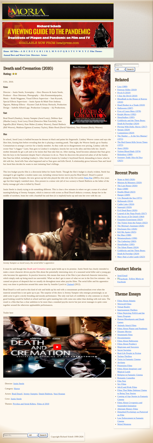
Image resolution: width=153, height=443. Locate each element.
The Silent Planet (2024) (128, 247)
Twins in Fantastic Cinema (129, 359)
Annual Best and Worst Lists (16, 55)
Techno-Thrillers (124, 356)
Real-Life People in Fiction (129, 353)
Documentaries (123, 338)
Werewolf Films (124, 304)
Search (130, 69)
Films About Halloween (127, 341)
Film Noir (121, 381)
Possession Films (124, 365)
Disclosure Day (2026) (127, 229)
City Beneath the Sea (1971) (129, 198)
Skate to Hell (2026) (126, 179)
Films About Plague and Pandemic (132, 328)
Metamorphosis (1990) (127, 238)
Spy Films (121, 384)
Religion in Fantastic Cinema (130, 375)
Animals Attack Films (126, 325)
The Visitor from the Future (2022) (132, 223)
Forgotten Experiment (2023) (130, 219)
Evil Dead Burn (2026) (127, 210)
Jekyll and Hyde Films (127, 387)
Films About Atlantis (126, 301)
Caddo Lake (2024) (125, 204)
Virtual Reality (123, 307)
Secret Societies (124, 350)
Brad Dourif (17, 394)
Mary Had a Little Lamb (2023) (131, 257)
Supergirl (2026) (124, 207)
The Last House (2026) (127, 185)
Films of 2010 (43, 404)
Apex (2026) (122, 148)
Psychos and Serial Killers (24, 404)
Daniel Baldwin (45, 394)
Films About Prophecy (127, 344)
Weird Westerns (124, 424)
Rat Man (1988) (124, 235)
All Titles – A (16, 51)
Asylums (121, 362)
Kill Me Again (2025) (126, 232)
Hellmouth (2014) (125, 201)
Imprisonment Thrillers (127, 310)
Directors (35, 55)
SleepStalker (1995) (126, 117)
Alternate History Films (127, 409)
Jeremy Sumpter (31, 394)
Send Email (122, 275)
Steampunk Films (125, 334)
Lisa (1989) (122, 86)
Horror (17, 388)
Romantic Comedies (126, 378)
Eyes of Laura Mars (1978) (129, 111)
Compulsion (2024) (125, 133)
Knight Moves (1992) (126, 114)
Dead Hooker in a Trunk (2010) (131, 105)
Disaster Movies (124, 331)
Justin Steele (18, 383)
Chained (70, 284)
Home (6, 51)
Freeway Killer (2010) (127, 89)
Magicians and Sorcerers (128, 347)
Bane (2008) (122, 189)
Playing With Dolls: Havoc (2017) (132, 126)
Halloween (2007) (125, 108)
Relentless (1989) (125, 154)
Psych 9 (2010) (124, 92)
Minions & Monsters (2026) (129, 182)
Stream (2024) (123, 129)
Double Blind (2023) (126, 192)
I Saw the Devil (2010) (127, 96)
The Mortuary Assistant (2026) (130, 226)
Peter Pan (88, 178)
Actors (44, 55)
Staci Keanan (59, 394)
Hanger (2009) (123, 195)
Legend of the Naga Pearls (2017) (132, 213)
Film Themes (96, 51)
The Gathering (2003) (126, 241)
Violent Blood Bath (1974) (129, 151)
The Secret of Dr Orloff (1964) (130, 216)
